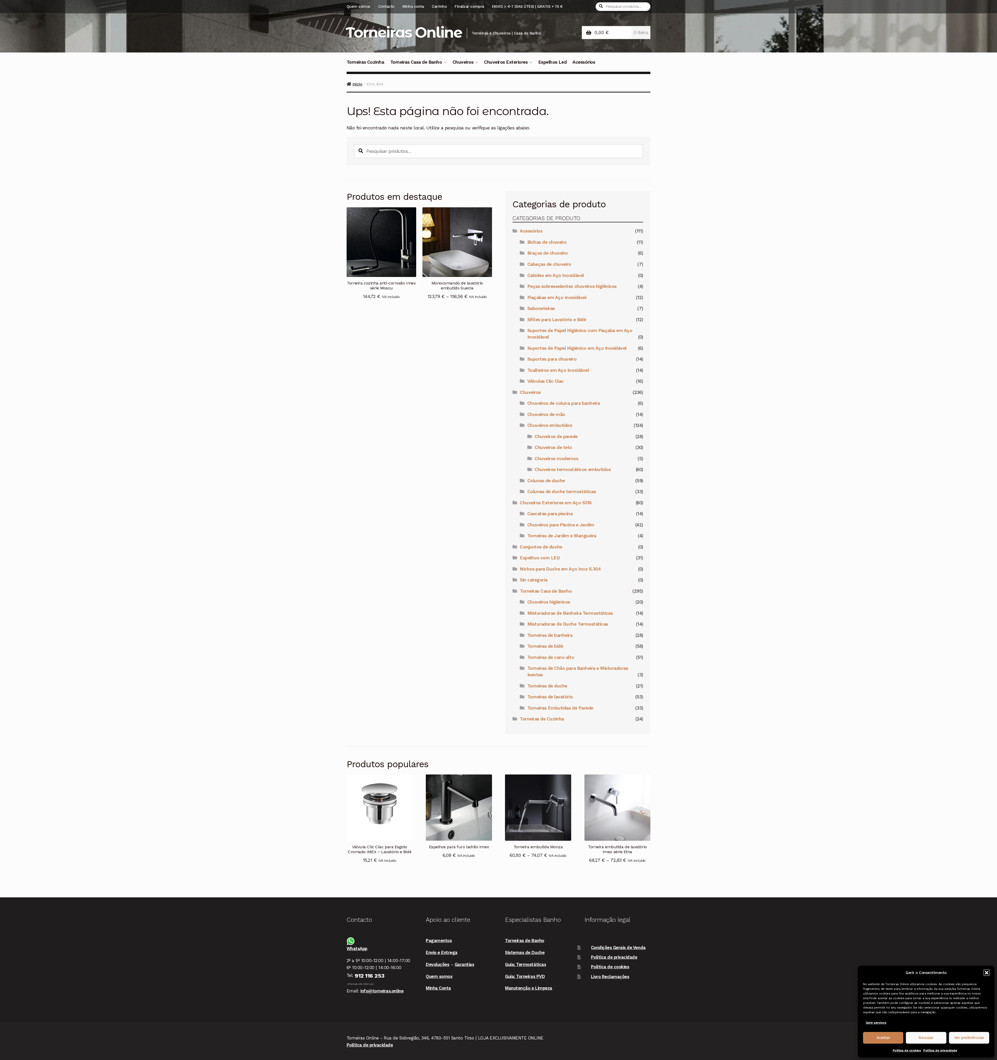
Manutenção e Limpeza (528, 988)
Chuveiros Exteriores (506, 62)
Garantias (464, 964)
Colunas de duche (546, 480)
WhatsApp (357, 948)
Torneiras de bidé (545, 646)
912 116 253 (370, 975)
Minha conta (413, 6)
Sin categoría (534, 579)
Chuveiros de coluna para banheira (563, 403)
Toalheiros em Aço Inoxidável (558, 370)
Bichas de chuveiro (547, 242)
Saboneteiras (541, 308)
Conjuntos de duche (541, 546)
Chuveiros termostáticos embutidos (573, 469)
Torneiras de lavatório (550, 696)
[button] (986, 972)
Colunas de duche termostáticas (561, 491)
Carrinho (439, 6)
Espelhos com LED (540, 557)
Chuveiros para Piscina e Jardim (560, 524)
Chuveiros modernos (556, 458)
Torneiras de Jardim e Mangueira (561, 535)
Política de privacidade (940, 1050)
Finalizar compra (469, 6)
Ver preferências (969, 1037)
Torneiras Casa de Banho (416, 62)
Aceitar (883, 1037)
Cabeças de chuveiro (549, 264)
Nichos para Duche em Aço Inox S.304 (560, 569)
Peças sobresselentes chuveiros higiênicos (572, 286)
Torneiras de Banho (524, 940)
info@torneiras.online (381, 990)
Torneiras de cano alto (550, 657)
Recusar (926, 1037)
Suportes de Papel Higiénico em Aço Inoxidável (577, 348)
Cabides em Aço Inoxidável (555, 275)
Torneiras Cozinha (365, 62)
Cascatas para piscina (550, 513)
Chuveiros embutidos (549, 425)
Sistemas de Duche (524, 952)
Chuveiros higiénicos (548, 602)
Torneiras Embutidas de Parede (560, 708)
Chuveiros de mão (546, 414)
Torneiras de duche (547, 685)
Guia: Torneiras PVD (525, 976)
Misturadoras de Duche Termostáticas (567, 624)
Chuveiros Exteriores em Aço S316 (555, 502)
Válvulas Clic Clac (545, 381)
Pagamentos (439, 940)
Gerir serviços (876, 1022)
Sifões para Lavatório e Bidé (556, 319)
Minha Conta (438, 988)
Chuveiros (463, 62)
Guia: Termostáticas (525, 964)
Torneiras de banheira (549, 635)
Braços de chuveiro (547, 253)
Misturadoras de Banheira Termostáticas (570, 613)
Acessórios (583, 62)
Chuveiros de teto (553, 447)
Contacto (386, 6)
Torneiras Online (404, 32)
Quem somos (358, 6)
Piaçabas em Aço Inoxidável (556, 297)
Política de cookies (907, 1050)
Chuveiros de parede (556, 436)
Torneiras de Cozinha (542, 718)
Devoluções (437, 964)
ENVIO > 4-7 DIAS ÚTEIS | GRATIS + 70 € (527, 6)
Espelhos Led (552, 62)
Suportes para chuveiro (551, 359)
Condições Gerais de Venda (618, 947)
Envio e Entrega (441, 952)
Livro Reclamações (610, 976)
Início (357, 84)
